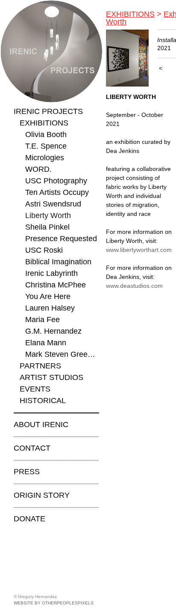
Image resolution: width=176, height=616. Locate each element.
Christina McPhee (55, 285)
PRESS (27, 471)
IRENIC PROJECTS (48, 111)
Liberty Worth (48, 215)
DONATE (29, 518)
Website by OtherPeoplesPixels (54, 603)
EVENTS (35, 389)
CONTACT (32, 448)
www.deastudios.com (134, 285)
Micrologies (44, 157)
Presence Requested (61, 238)
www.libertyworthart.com (139, 249)
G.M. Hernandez (53, 331)
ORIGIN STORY (42, 495)
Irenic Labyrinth (51, 273)
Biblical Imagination (58, 261)
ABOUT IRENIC (41, 424)
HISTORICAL (43, 400)
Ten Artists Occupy (57, 192)
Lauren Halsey (50, 308)
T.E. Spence (46, 146)
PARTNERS (40, 366)
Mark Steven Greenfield (62, 354)
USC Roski (44, 250)
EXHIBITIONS (44, 123)
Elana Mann (45, 342)
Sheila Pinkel (47, 227)
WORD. (38, 169)
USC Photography (56, 180)
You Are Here (47, 296)
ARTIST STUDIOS (51, 377)
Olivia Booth (46, 134)
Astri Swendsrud (53, 204)
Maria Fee (42, 319)
